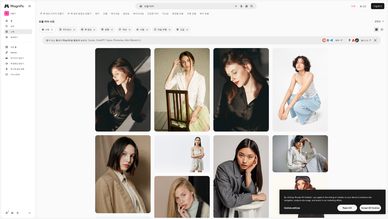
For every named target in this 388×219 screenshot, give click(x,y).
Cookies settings (292, 207)
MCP (338, 40)
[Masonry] (376, 29)
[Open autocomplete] (139, 6)
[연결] (6, 212)
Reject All (347, 207)
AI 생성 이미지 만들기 (53, 13)
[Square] (382, 29)
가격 (353, 6)
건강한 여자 (153, 13)
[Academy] (12, 212)
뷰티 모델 (204, 13)
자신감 (165, 13)
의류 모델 (191, 13)
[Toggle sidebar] (29, 6)
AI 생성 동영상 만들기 (81, 13)
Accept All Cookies (370, 207)
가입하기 (377, 6)
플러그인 (364, 40)
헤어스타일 (138, 13)
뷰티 (97, 13)
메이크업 (115, 13)
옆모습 (126, 13)
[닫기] (375, 40)
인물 (105, 13)
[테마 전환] (17, 212)
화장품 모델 (177, 13)
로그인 (363, 6)
